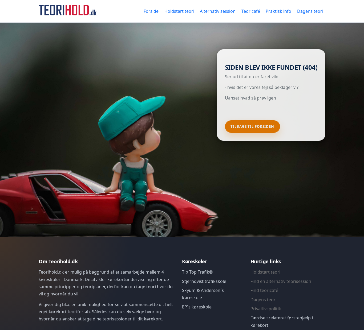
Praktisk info (278, 11)
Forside (151, 11)
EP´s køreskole (197, 307)
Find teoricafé (264, 290)
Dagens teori (310, 11)
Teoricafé (250, 11)
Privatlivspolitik (265, 309)
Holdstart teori (179, 11)
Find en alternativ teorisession (280, 281)
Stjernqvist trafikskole (204, 281)
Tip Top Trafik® (197, 272)
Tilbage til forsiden (252, 126)
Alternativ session (218, 11)
